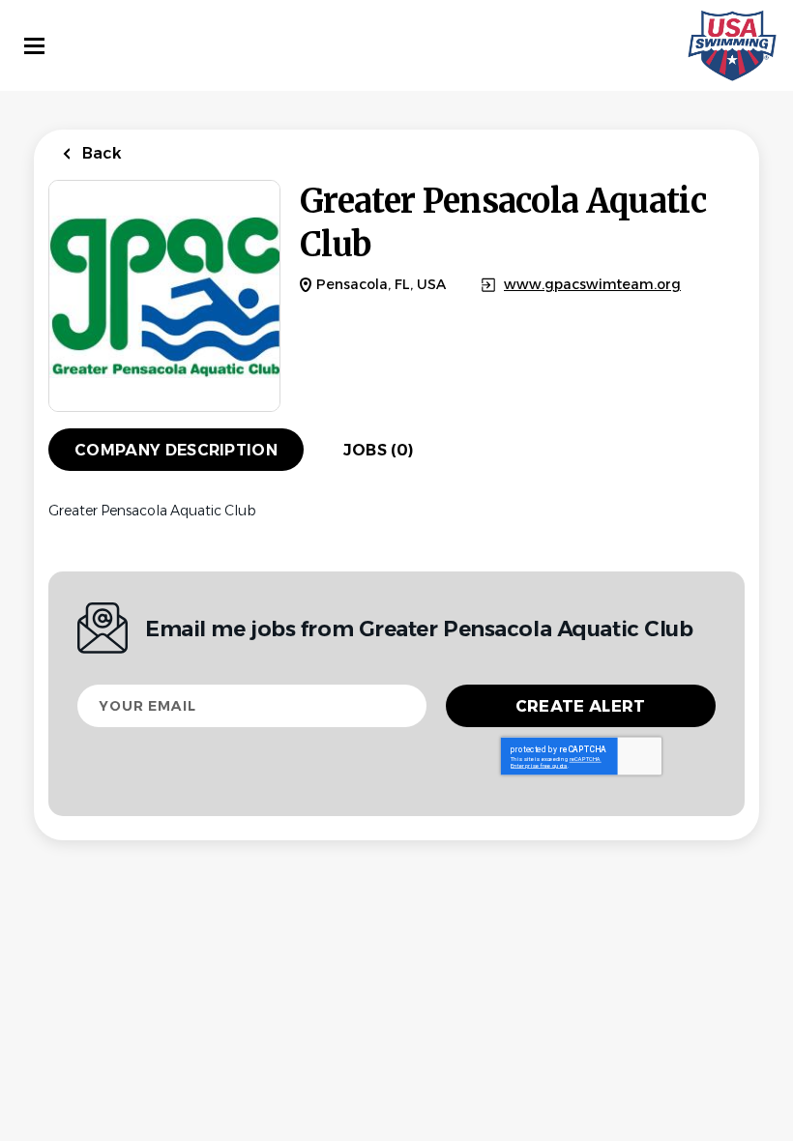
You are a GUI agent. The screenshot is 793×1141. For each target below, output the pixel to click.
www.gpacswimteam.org (592, 285)
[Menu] (34, 46)
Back (100, 153)
